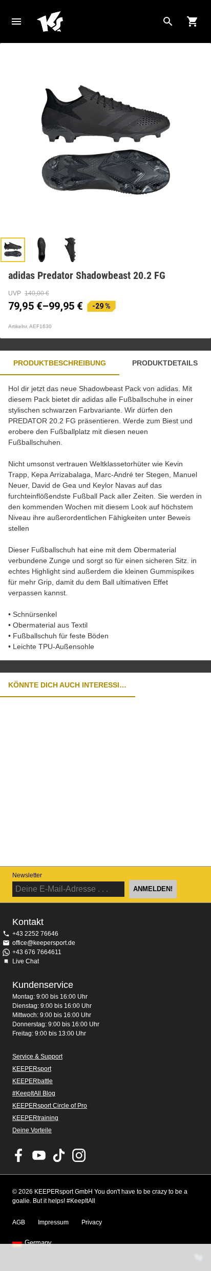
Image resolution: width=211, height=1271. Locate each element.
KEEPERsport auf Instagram (79, 1155)
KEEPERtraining (35, 1118)
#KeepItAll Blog (33, 1093)
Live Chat (25, 961)
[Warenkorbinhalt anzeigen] (192, 21)
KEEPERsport (31, 1068)
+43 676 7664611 (36, 952)
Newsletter (27, 875)
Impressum (53, 1222)
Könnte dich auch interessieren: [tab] (67, 685)
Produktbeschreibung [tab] (59, 363)
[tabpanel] (105, 517)
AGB (18, 1222)
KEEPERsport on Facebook (19, 1155)
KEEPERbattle (32, 1081)
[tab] (13, 250)
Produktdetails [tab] (165, 363)
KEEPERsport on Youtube (39, 1155)
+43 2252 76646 (35, 933)
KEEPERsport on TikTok (59, 1155)
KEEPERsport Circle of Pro (49, 1105)
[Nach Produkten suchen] (168, 21)
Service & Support (37, 1056)
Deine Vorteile (32, 1130)
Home (97, 21)
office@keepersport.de (43, 942)
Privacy (91, 1222)
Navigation (16, 21)
